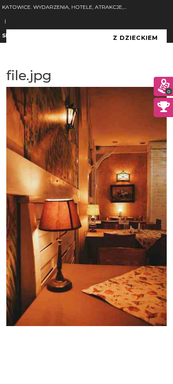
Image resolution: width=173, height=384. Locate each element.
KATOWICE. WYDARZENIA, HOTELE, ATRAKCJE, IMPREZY (64, 7)
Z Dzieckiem (135, 38)
